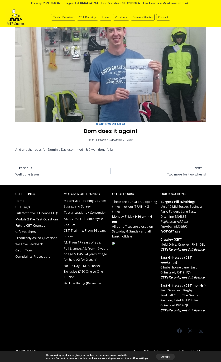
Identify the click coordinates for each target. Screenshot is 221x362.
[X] (190, 330)
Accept (165, 356)
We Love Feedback (29, 244)
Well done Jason (27, 171)
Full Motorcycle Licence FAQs (37, 213)
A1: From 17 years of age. (82, 242)
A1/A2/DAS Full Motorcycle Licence (83, 221)
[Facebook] (179, 330)
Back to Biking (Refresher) (83, 283)
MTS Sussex (99, 139)
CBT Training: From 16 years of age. (85, 233)
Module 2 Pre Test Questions (37, 219)
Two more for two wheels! (186, 171)
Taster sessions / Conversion (85, 212)
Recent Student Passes (110, 123)
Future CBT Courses (30, 225)
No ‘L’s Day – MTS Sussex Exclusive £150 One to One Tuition (83, 271)
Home (19, 201)
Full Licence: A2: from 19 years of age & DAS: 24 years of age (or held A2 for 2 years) (86, 254)
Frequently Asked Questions (36, 238)
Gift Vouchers (25, 232)
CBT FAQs (22, 207)
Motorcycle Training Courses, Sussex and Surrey (85, 203)
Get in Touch (25, 250)
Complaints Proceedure (32, 256)
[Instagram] (201, 330)
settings (143, 358)
